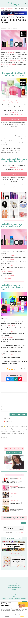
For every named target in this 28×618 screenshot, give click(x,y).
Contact (18, 469)
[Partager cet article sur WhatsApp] (16, 379)
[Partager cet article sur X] (12, 379)
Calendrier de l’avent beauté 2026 (14, 587)
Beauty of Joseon (16, 103)
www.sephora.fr (14, 112)
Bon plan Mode (17, 479)
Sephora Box (10, 52)
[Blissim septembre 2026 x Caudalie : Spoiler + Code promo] (6, 488)
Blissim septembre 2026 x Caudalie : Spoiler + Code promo (17, 488)
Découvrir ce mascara (8, 255)
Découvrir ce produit (7, 265)
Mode (14, 580)
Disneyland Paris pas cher (14, 591)
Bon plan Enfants (14, 493)
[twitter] (10, 449)
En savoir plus (19, 114)
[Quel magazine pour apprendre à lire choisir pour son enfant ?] (6, 509)
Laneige (10, 101)
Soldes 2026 (14, 583)
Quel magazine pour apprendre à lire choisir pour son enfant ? (17, 509)
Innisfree (9, 103)
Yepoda (15, 101)
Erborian (5, 101)
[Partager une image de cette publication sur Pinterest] (20, 379)
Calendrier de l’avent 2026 (14, 585)
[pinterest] (14, 449)
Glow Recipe (21, 101)
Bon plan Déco (13, 478)
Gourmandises (14, 594)
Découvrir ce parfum (7, 365)
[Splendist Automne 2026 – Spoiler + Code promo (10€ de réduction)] (6, 502)
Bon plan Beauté (9, 8)
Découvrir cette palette (8, 325)
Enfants (14, 589)
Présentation (12, 469)
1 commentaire (21, 25)
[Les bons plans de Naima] (14, 3)
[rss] (22, 448)
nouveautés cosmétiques (8, 64)
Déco (14, 596)
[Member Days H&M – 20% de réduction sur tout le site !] (6, 480)
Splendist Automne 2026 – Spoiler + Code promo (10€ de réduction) (17, 502)
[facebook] (6, 449)
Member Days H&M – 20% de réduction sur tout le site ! (16, 481)
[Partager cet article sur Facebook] (8, 379)
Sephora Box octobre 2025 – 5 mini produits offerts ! (13, 19)
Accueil (2, 8)
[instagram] (18, 449)
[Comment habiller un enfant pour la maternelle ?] (6, 495)
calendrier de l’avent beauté (16, 60)
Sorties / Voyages (14, 592)
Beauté (14, 581)
